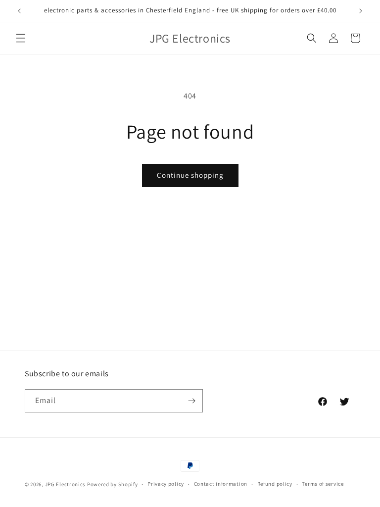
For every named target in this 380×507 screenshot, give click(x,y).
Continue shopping (190, 175)
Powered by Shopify (112, 484)
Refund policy (274, 483)
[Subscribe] (191, 400)
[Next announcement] (361, 11)
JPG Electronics (65, 484)
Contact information (220, 483)
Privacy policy (165, 483)
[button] (21, 38)
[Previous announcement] (19, 11)
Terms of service (322, 483)
